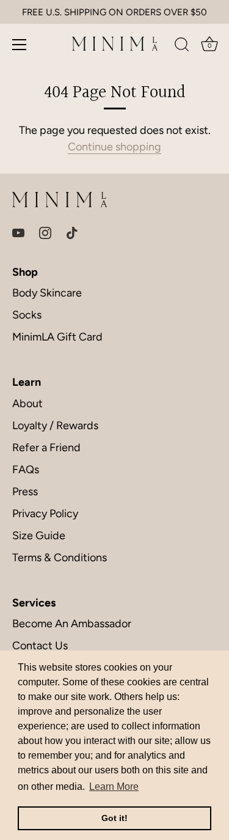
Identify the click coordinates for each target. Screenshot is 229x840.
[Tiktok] (72, 232)
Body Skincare (47, 293)
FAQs (25, 469)
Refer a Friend (46, 447)
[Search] (182, 46)
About (27, 403)
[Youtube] (18, 232)
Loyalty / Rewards (55, 425)
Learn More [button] (114, 786)
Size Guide (38, 535)
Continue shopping (114, 146)
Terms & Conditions (59, 557)
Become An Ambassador (71, 623)
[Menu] (19, 44)
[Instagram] (45, 232)
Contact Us (40, 645)
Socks (27, 315)
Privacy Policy (45, 513)
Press (25, 491)
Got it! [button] (114, 818)
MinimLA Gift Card (57, 337)
